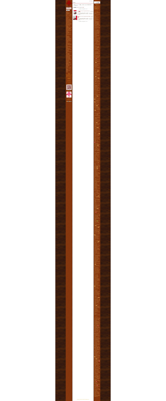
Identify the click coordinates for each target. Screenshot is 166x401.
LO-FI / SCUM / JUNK (68, 59)
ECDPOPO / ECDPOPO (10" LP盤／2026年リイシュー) (97, 62)
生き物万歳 (67, 32)
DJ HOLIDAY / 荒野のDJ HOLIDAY (97, 79)
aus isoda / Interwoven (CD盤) (96, 163)
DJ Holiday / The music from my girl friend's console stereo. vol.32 (97, 131)
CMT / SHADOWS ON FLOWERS (97, 170)
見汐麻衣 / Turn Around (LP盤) (97, 139)
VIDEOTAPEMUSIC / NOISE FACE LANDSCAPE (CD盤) (96, 103)
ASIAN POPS (68, 37)
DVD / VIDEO (68, 65)
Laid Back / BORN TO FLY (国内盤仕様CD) (96, 22)
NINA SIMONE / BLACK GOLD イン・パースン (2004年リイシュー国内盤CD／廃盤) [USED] (97, 375)
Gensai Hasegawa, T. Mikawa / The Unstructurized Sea (97, 116)
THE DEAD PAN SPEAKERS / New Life (96, 87)
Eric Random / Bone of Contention (96, 203)
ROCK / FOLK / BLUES (69, 23)
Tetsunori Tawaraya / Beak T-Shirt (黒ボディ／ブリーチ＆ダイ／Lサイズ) (97, 26)
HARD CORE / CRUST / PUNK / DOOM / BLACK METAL (69, 45)
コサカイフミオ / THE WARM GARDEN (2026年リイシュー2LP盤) (97, 113)
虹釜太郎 (67, 63)
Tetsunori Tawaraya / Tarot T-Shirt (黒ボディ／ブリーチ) (97, 28)
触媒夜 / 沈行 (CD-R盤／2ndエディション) (97, 133)
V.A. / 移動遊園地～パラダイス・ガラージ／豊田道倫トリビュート (97, 197)
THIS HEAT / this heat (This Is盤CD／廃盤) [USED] (96, 358)
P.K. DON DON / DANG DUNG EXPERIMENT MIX (97, 225)
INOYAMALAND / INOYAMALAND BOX (96, 217)
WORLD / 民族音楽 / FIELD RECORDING (68, 28)
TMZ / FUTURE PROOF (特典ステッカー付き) (97, 138)
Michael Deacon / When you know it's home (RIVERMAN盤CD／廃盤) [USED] (97, 330)
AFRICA (67, 31)
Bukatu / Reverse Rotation (97, 285)
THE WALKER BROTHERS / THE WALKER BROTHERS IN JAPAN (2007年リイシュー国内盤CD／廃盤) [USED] (97, 364)
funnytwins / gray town (97, 141)
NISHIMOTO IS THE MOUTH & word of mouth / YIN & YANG (97, 129)
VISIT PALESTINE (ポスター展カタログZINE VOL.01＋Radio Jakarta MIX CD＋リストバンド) (97, 271)
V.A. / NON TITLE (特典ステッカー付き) (97, 227)
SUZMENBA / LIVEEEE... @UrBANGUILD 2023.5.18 (97, 314)
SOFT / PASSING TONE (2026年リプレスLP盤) (97, 135)
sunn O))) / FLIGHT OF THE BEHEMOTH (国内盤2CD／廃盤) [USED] (97, 360)
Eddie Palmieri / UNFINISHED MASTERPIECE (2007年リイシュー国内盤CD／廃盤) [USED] (97, 384)
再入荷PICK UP (68, 12)
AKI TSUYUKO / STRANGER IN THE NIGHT (96, 20)
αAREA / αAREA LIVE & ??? (97, 264)
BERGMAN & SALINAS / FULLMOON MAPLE (97, 246)
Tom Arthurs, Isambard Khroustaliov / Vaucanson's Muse (97, 253)
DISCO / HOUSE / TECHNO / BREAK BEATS (69, 20)
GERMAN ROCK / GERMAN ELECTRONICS (69, 46)
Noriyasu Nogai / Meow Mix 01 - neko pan (97, 64)
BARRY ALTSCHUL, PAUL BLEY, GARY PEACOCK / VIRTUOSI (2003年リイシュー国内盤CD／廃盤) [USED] (97, 371)
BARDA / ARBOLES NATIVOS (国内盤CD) (96, 24)
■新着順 (83, 7)
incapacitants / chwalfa (97, 172)
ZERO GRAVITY (68, 56)
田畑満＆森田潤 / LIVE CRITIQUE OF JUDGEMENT (97, 73)
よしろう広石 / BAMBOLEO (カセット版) (97, 299)
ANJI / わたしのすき (97, 80)
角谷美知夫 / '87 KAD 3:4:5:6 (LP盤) (96, 208)
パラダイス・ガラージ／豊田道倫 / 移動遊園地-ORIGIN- (97, 200)
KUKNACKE (67, 53)
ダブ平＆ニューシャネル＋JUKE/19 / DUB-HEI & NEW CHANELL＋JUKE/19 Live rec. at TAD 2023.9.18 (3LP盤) (97, 39)
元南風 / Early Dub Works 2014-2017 (97, 202)
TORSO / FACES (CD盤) (97, 214)
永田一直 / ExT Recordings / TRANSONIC (69, 55)
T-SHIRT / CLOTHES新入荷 (69, 14)
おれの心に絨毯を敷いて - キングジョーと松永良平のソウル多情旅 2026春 (97, 109)
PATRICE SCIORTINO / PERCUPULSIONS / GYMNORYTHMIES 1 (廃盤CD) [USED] (97, 352)
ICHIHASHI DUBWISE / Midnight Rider (97, 250)
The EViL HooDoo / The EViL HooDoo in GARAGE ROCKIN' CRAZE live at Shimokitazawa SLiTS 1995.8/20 (97, 121)
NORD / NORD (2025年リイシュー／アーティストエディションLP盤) (97, 162)
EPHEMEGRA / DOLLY (97, 261)
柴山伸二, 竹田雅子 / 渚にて (97, 151)
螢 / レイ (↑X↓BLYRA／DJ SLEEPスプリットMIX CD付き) (97, 194)
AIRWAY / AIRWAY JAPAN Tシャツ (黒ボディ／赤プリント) (97, 70)
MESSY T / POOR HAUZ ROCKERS (96, 77)
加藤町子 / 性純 (96, 140)
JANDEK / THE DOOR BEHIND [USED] (97, 328)
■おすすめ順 (78, 7)
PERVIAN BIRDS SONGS (96, 305)
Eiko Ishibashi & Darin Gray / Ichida (96, 244)
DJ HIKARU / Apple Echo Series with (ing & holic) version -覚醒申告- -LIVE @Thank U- (97, 47)
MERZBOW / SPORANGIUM (96, 184)
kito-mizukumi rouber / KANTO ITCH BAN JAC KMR (97, 266)
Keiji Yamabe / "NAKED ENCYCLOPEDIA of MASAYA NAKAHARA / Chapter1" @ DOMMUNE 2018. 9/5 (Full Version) (97, 293)
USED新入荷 (67, 13)
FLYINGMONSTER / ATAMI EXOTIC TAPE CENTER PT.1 (96, 34)
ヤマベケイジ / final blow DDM (96, 295)
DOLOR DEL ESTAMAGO (67, 60)
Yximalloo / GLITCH (97, 282)
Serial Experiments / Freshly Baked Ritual (96, 143)
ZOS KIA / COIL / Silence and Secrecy (97, 178)
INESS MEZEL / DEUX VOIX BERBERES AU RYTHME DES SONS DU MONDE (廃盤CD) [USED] (97, 322)
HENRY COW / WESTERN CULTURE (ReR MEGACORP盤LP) (96, 248)
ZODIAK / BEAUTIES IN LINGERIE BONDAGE (97, 255)
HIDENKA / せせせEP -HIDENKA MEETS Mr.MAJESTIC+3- (97, 260)
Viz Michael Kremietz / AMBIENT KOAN (96, 236)
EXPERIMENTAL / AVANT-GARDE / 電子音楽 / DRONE (69, 49)
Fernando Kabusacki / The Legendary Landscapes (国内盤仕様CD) (97, 166)
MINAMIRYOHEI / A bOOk (96, 273)
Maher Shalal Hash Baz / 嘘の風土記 (97, 168)
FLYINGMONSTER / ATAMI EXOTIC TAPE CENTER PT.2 (96, 36)
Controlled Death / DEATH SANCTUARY (96, 107)
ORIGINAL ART (68, 70)
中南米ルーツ (68, 26)
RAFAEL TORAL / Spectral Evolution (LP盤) (96, 148)
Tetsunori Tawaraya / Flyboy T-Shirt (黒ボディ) (97, 30)
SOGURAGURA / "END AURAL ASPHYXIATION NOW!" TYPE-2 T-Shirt (97, 56)
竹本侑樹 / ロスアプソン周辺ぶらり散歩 (97, 297)
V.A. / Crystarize (96, 274)
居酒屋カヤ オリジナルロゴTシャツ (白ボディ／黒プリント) (97, 82)
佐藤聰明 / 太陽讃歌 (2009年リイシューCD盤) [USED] (97, 381)
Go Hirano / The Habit (97, 164)
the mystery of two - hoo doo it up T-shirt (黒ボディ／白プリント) (97, 91)
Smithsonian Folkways (68, 30)
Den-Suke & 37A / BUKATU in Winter (96, 287)
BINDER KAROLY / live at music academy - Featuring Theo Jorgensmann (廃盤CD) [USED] (97, 319)
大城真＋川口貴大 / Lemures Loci (96, 243)
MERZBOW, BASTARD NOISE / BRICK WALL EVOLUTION (97, 182)
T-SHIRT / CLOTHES (68, 67)
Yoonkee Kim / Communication (96, 290)
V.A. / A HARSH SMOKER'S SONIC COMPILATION (96, 277)
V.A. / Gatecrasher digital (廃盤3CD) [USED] (97, 333)
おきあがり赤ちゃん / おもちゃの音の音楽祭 (96, 279)
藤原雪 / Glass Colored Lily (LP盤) (96, 262)
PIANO (67, 42)
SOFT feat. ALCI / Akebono (96, 136)
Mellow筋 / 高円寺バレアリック (69, 16)
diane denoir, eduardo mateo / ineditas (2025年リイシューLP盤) (97, 147)
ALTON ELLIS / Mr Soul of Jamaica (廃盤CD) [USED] (97, 387)
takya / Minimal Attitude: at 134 (97, 14)
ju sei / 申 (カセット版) (97, 63)
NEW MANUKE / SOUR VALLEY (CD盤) (97, 216)
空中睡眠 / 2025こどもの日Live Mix (97, 118)
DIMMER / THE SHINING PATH (96, 159)
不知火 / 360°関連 (68, 62)
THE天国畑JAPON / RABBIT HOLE (96, 206)
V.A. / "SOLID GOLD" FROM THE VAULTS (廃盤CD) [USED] (97, 389)
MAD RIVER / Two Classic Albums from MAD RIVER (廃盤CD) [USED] (97, 355)
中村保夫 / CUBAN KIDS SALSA (96, 66)
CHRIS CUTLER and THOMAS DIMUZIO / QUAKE (96, 155)
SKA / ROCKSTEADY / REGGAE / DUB (69, 39)
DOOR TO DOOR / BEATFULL (96, 17)
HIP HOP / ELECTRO (68, 38)
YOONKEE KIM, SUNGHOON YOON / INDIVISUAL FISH (96, 268)
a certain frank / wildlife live (96, 213)
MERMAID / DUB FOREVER (96, 105)
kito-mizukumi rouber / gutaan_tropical (96, 251)
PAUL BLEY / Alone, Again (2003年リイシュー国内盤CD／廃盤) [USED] (97, 347)
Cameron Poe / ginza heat (97, 98)
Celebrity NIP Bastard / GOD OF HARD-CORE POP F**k (96, 222)
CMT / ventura (96, 169)
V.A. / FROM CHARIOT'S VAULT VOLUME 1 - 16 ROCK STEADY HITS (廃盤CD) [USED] (97, 392)
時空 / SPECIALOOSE (68, 64)
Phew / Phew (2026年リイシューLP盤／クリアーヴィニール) (97, 42)
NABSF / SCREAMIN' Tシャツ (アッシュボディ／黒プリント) (97, 68)
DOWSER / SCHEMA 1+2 (96, 111)
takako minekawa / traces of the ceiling (97, 228)
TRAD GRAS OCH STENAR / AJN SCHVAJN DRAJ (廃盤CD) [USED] (97, 338)
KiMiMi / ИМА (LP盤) (97, 117)
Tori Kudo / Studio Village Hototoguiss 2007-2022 (97, 280)
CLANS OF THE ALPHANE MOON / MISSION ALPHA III (96, 257)
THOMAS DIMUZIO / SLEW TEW (96, 157)
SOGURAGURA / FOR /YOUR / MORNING (97, 52)
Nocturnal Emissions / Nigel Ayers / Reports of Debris (96, 239)
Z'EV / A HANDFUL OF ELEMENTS (97, 180)
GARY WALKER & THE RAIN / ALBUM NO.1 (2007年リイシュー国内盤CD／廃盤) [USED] (97, 367)
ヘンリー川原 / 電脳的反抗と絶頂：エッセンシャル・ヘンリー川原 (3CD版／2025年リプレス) (97, 233)
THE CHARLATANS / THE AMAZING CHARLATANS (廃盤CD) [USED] (97, 335)
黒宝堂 (67, 69)
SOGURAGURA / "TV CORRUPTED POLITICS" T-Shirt (97, 54)
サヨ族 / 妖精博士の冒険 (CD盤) (97, 13)
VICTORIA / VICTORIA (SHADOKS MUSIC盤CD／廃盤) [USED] (97, 396)
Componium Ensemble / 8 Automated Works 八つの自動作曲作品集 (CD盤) (97, 230)
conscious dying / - (96, 275)
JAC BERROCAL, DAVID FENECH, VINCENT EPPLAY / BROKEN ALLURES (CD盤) (97, 176)
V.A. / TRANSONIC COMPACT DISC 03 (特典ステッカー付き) (97, 241)
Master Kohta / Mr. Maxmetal (96, 16)
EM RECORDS (68, 57)
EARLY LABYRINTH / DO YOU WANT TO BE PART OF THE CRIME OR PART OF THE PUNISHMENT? (97, 308)
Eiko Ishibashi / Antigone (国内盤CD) (97, 220)
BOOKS (67, 66)
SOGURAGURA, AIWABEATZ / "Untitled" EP (96, 50)
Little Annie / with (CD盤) (97, 173)
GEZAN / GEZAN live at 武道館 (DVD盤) (97, 88)
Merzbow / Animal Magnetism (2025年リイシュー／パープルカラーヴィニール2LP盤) (97, 190)
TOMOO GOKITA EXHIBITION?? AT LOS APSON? (96, 303)
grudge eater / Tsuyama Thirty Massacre (96, 97)
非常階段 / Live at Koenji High (97, 84)
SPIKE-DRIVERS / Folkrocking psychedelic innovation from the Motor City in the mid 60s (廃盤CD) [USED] (96, 341)
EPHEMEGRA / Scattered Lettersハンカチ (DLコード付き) (97, 45)
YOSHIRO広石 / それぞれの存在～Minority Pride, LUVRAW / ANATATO (97, 301)
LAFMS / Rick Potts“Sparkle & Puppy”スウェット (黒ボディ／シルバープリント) (97, 94)
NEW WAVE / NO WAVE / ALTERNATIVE (69, 21)
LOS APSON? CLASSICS (68, 17)
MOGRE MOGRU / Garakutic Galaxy (96, 310)
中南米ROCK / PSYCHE (69, 27)
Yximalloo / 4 (96, 281)
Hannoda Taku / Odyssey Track (97, 312)
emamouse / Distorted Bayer (96, 288)
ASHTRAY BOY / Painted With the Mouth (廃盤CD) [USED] (97, 325)
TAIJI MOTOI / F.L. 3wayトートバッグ (97, 92)
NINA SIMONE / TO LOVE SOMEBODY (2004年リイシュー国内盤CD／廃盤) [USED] (97, 378)
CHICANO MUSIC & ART (68, 35)
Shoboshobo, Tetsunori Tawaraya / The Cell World (96, 31)
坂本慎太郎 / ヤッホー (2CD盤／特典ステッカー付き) (97, 212)
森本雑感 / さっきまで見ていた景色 (97, 127)
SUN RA (67, 33)
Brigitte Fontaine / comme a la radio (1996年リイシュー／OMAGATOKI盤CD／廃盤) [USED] (97, 349)
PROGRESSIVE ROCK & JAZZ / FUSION (69, 25)
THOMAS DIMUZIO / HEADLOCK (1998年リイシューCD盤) (97, 153)
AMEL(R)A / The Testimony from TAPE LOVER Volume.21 (96, 284)
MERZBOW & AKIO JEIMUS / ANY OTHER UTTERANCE (96, 186)
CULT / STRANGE (68, 58)
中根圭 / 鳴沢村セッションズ (97, 58)
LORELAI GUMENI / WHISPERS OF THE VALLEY (96, 125)
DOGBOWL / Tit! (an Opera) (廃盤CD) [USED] (97, 327)
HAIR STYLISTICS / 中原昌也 (69, 52)
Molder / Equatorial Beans (97, 123)
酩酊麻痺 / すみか (97, 235)
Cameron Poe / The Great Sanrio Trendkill (97, 60)
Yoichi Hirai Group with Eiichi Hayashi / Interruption (97, 205)
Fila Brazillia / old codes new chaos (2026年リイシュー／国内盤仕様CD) (97, 100)
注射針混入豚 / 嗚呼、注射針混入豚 (97, 85)
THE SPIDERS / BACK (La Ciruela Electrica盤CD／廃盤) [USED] (97, 344)
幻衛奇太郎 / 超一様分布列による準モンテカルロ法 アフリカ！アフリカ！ (97, 75)
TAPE (67, 71)
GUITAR (67, 41)
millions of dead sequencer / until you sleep (97, 145)
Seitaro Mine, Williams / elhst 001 (97, 209)
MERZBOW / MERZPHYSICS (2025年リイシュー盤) (97, 188)
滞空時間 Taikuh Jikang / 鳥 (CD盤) (97, 219)
